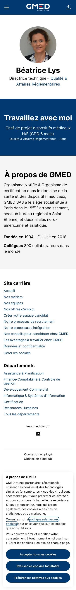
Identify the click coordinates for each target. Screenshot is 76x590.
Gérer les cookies (17, 353)
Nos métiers (13, 297)
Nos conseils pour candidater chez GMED (36, 334)
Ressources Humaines (21, 408)
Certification (13, 402)
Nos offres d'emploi (19, 309)
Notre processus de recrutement (29, 321)
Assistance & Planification (24, 373)
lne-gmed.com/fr (38, 426)
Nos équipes (13, 303)
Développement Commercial (26, 389)
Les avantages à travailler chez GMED (33, 340)
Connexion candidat (38, 459)
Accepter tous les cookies (38, 554)
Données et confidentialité (24, 346)
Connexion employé (38, 454)
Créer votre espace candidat (26, 315)
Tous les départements (21, 414)
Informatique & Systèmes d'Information (34, 396)
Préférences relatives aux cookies (38, 578)
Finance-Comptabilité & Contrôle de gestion (32, 381)
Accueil (9, 291)
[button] (68, 7)
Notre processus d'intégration (27, 328)
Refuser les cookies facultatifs (38, 566)
